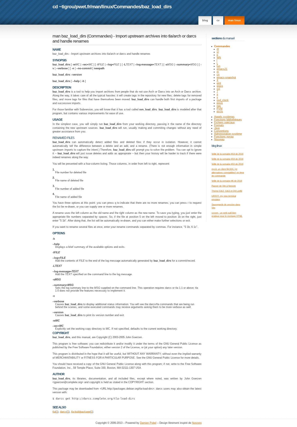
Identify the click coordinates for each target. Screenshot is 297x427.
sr (218, 52)
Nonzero (197, 423)
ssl (218, 88)
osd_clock (223, 100)
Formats (219, 125)
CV (218, 20)
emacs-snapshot (226, 77)
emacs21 (222, 69)
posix (220, 103)
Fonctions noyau (224, 136)
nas (219, 105)
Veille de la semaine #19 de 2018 (227, 154)
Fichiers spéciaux (224, 122)
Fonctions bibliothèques (228, 119)
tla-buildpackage (80, 411)
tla (54, 411)
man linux (234, 20)
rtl (218, 49)
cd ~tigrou (63, 6)
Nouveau (219, 139)
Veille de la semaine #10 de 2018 (227, 164)
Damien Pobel (148, 423)
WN (219, 57)
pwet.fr (83, 6)
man (96, 6)
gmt (219, 83)
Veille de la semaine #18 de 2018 (227, 159)
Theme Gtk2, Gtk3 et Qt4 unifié (227, 191)
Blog (205, 20)
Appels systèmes (224, 116)
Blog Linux (217, 145)
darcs (63, 411)
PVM (219, 108)
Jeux (217, 128)
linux (107, 6)
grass (220, 86)
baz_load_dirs (157, 6)
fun (218, 66)
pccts (220, 111)
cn (218, 74)
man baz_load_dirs (69, 36)
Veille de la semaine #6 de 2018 (227, 181)
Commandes (127, 6)
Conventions (221, 131)
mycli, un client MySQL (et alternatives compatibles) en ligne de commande (228, 172)
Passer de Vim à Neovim (224, 186)
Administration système (228, 133)
